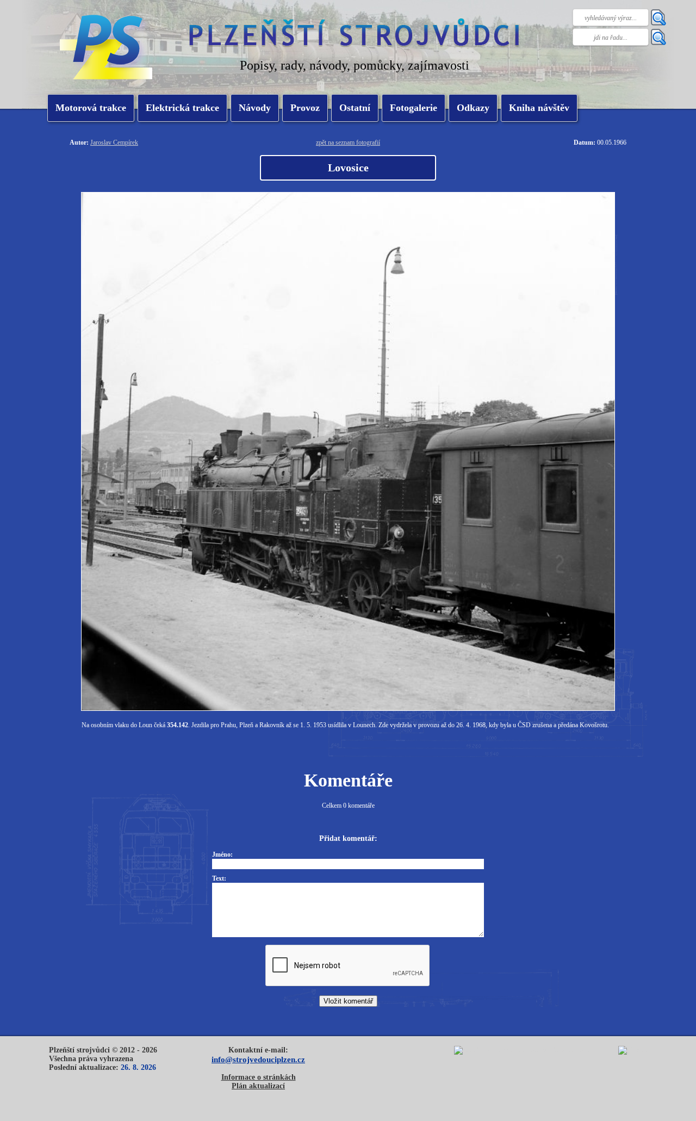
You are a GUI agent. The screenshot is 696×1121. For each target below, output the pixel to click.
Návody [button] (255, 107)
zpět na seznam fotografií (348, 142)
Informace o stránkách (258, 1077)
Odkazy (473, 107)
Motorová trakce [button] (90, 107)
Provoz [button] (305, 107)
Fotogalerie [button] (413, 107)
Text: (219, 878)
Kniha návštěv (539, 107)
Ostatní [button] (354, 107)
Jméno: (222, 854)
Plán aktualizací (258, 1086)
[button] (182, 108)
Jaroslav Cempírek (114, 142)
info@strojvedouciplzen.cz (258, 1059)
